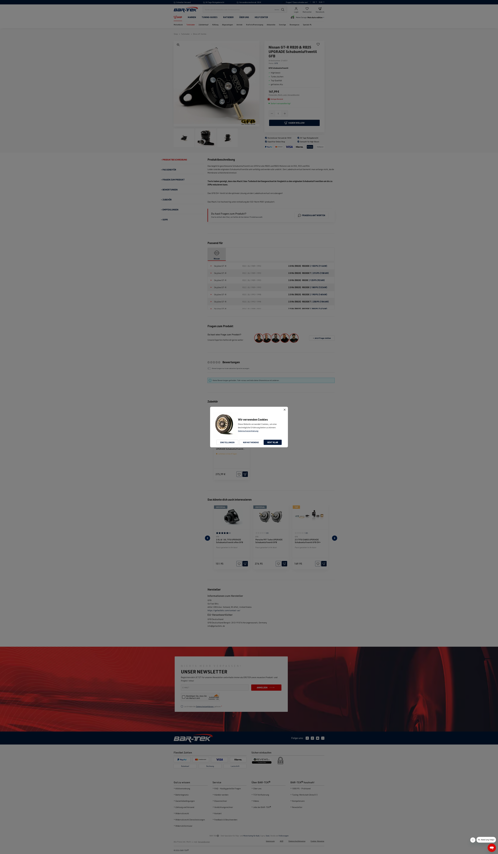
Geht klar (272, 442)
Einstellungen (227, 442)
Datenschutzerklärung (248, 430)
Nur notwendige (251, 442)
